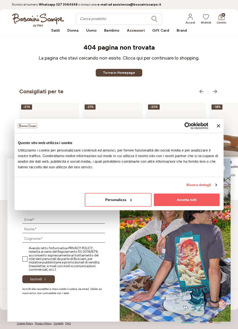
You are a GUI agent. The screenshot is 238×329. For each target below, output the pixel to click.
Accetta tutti (187, 199)
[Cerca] (154, 19)
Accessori (136, 30)
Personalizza (115, 199)
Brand (182, 30)
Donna (73, 30)
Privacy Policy (80, 248)
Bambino (111, 30)
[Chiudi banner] (218, 126)
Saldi (55, 30)
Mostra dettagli (198, 185)
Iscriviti (36, 279)
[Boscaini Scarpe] (38, 20)
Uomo (91, 30)
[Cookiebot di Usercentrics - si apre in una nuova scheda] (188, 125)
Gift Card (160, 30)
